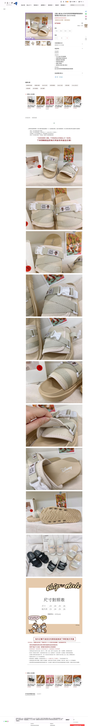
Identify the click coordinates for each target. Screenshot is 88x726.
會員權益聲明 (52, 725)
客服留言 (51, 723)
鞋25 (66, 30)
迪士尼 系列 (44, 85)
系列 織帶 (42, 88)
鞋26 (70, 30)
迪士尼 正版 (60, 85)
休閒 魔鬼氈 (52, 85)
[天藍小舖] (11, 3)
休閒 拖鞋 (67, 85)
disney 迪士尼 (75, 85)
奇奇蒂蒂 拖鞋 (29, 85)
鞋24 (61, 30)
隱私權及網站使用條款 (35, 725)
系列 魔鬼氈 (35, 88)
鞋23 (57, 30)
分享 (57, 77)
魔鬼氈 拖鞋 (37, 85)
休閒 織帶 (28, 88)
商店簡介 (32, 723)
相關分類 (27, 82)
